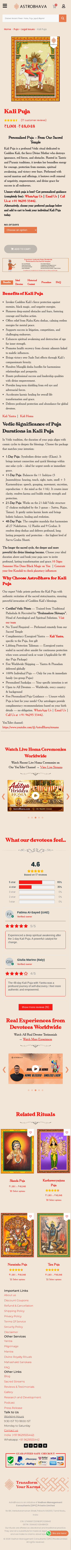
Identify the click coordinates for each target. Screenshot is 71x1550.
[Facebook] (26, 1446)
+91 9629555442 (29, 1439)
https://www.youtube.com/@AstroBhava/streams (30, 727)
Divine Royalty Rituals (18, 1356)
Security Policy (13, 1326)
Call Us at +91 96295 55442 (24, 715)
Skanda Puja (17, 1181)
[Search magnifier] (62, 18)
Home (7, 29)
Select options (19, 1191)
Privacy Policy (12, 1316)
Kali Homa (26, 416)
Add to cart (22, 249)
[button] (30, 1132)
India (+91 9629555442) (19, 1435)
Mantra (8, 1351)
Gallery (8, 1392)
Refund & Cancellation (18, 1305)
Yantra (8, 1341)
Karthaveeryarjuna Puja (54, 1182)
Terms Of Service (15, 1321)
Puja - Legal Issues (24, 29)
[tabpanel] (35, 796)
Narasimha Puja (17, 1264)
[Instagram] (31, 1446)
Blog (7, 1376)
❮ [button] (3, 796)
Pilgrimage (11, 1346)
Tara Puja (54, 1264)
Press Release (13, 1407)
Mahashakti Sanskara (17, 1362)
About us (10, 1295)
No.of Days (11, 224)
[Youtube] (35, 1446)
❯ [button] (67, 796)
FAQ (7, 1367)
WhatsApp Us (33, 196)
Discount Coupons (16, 1300)
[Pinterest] (45, 1446)
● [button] (28, 817)
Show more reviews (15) (35, 1007)
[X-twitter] (40, 1446)
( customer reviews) (34, 120)
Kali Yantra (9, 416)
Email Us (51, 196)
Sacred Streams (14, 1381)
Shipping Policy (14, 1311)
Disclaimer (11, 1332)
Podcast (9, 1402)
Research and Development (22, 1397)
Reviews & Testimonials (19, 1386)
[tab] (7, 282)
